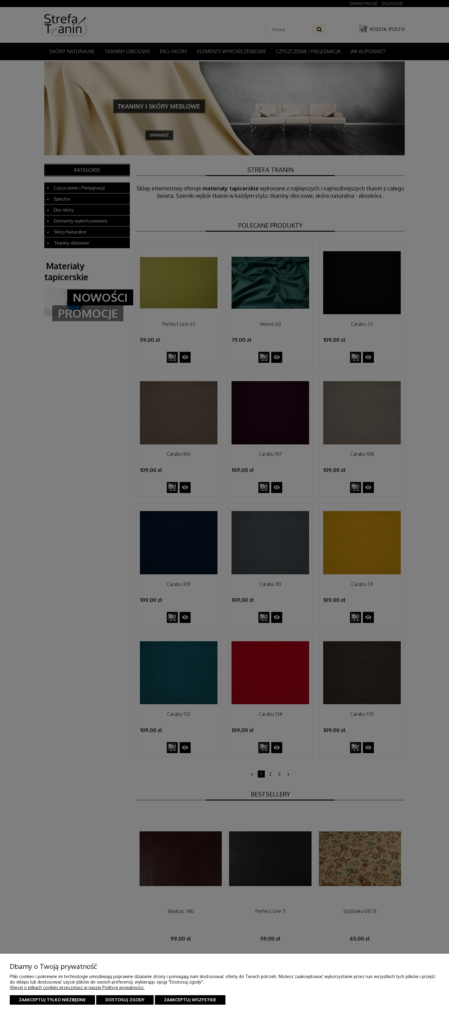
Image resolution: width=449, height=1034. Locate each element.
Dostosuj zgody (124, 999)
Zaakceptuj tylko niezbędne (52, 999)
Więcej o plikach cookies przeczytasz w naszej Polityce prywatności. (77, 987)
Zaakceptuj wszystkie (190, 999)
